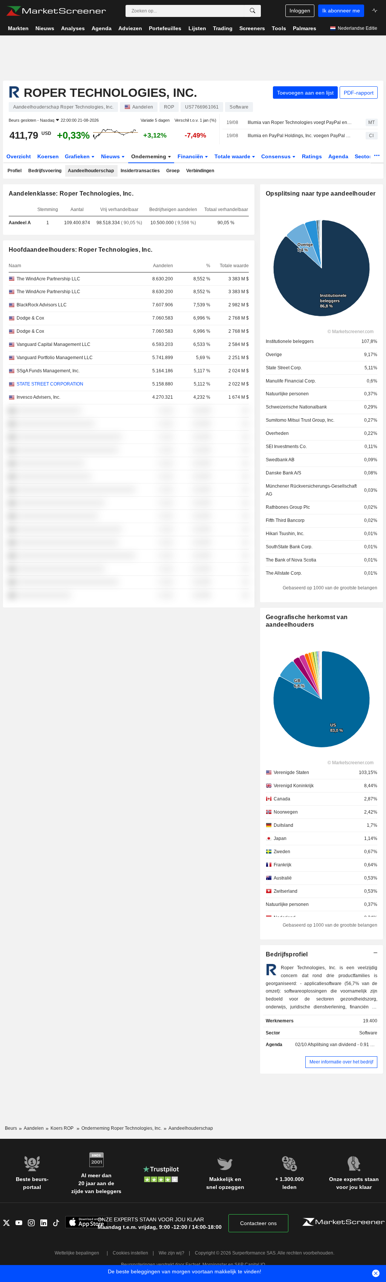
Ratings (312, 156)
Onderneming (149, 156)
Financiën (191, 156)
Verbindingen (200, 170)
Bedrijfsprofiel (287, 954)
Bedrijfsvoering (44, 170)
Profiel (14, 170)
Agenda (338, 156)
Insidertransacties (140, 170)
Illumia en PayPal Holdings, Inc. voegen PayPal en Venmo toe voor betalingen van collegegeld (300, 135)
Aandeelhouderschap (91, 170)
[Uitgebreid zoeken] (252, 11)
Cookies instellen (130, 1253)
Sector (364, 156)
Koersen (48, 156)
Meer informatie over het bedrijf (341, 1062)
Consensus (276, 156)
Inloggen (300, 11)
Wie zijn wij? (171, 1253)
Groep (172, 170)
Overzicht (18, 156)
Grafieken (78, 156)
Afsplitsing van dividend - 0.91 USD (344, 1044)
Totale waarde (233, 156)
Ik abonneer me (341, 11)
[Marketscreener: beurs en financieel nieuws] (56, 11)
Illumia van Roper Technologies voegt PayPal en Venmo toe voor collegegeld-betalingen (300, 122)
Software (368, 1033)
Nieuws (111, 156)
